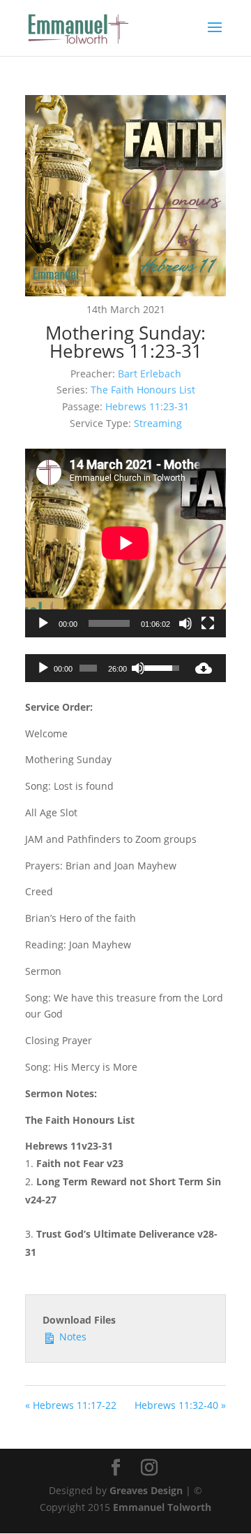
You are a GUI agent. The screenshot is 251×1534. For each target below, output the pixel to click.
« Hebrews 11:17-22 (70, 1405)
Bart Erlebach (149, 373)
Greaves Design (146, 1490)
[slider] (88, 668)
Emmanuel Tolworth (162, 1507)
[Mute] (185, 623)
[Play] (43, 623)
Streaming (158, 423)
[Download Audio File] (203, 668)
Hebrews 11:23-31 (147, 406)
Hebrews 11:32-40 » (180, 1405)
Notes (71, 1336)
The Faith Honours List (143, 389)
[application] (125, 543)
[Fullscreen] (208, 623)
